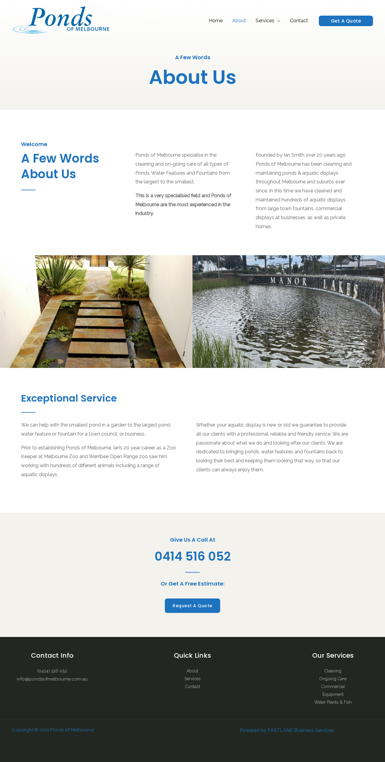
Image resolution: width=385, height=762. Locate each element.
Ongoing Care (332, 678)
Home (216, 20)
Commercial (333, 686)
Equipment (332, 694)
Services (265, 20)
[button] (346, 21)
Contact (299, 20)
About (239, 20)
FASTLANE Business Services (301, 730)
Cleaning (332, 671)
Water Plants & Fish (333, 702)
